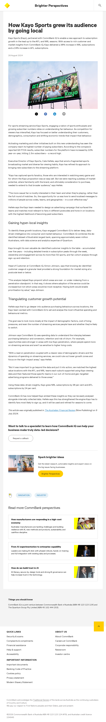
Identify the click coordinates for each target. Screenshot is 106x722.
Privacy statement (15, 677)
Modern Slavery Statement (20, 682)
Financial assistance (16, 645)
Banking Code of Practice (19, 669)
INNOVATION (24, 495)
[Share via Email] (64, 114)
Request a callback (21, 438)
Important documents (17, 664)
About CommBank (64, 636)
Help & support (14, 649)
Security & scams (15, 636)
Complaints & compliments (20, 640)
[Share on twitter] (36, 114)
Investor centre (62, 654)
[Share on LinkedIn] (54, 114)
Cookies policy (14, 673)
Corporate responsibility (67, 645)
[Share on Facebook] (45, 114)
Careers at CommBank (66, 640)
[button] (100, 5)
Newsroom (60, 649)
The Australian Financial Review (60, 410)
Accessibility (13, 654)
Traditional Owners (41, 700)
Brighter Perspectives (51, 5)
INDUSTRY (41, 495)
